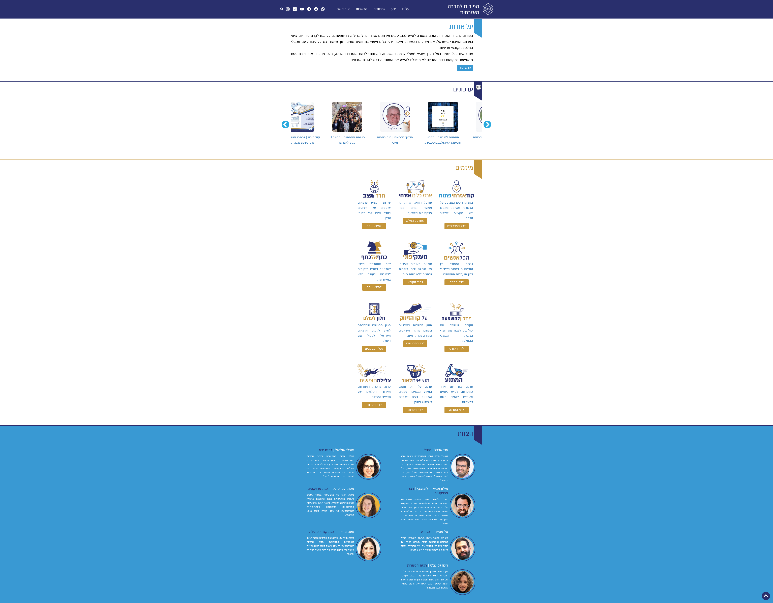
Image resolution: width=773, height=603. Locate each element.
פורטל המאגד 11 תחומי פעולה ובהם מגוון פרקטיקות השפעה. (415, 208)
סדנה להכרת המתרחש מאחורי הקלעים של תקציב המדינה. (374, 392)
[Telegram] (309, 9)
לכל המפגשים (415, 343)
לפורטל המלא (415, 221)
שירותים (379, 9)
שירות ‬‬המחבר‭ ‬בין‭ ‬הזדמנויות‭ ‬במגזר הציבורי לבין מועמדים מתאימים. (456, 269)
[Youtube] (302, 9)
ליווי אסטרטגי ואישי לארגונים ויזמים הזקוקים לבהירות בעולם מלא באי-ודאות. (374, 272)
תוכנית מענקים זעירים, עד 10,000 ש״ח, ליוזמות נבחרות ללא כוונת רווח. (415, 269)
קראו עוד (465, 68)
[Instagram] (288, 9)
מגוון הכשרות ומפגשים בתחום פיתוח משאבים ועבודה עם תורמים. (415, 330)
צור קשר (343, 9)
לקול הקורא (415, 282)
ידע (393, 9)
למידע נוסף (374, 226)
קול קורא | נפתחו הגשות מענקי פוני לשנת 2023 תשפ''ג (314, 140)
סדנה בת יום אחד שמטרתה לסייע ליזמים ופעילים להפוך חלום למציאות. (456, 394)
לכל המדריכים (456, 226)
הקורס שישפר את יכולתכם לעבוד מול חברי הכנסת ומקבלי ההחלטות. (456, 333)
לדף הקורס (456, 349)
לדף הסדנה (456, 410)
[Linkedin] (295, 9)
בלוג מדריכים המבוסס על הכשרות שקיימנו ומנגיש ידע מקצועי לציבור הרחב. (456, 210)
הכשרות (361, 9)
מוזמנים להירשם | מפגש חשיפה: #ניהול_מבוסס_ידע (458, 140)
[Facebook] (316, 9)
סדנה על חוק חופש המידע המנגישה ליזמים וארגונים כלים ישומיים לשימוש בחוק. (415, 394)
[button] (282, 9)
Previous (490, 122)
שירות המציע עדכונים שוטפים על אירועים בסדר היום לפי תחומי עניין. (374, 210)
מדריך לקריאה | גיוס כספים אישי (410, 140)
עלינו (405, 9)
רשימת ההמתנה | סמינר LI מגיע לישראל (362, 140)
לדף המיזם (457, 282)
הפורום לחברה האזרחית (463, 9)
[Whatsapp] (323, 9)
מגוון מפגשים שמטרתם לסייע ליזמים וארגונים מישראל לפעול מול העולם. (374, 333)
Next (288, 122)
